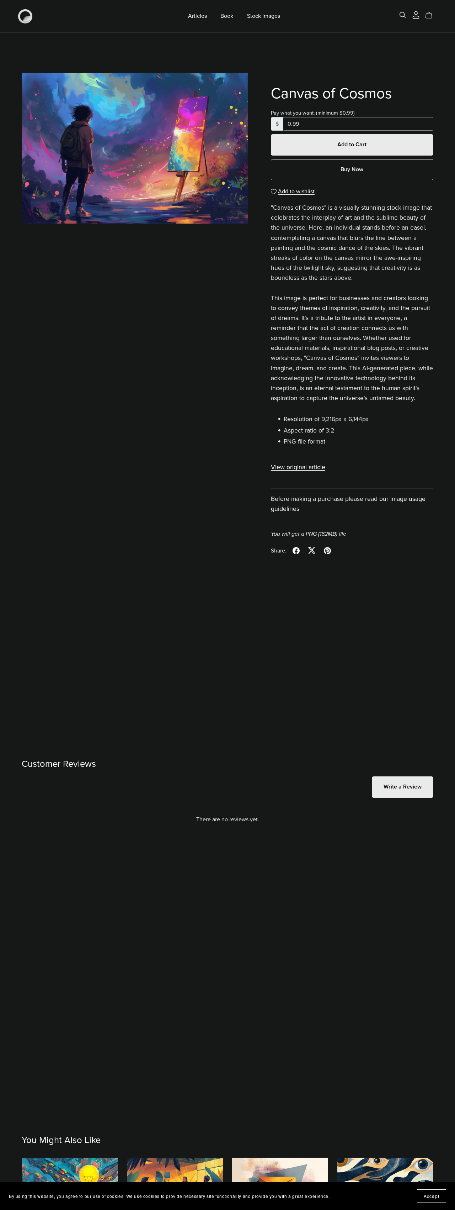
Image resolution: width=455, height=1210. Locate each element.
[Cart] (431, 15)
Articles (197, 16)
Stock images (263, 16)
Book (226, 16)
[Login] (416, 14)
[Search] (403, 15)
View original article (298, 467)
